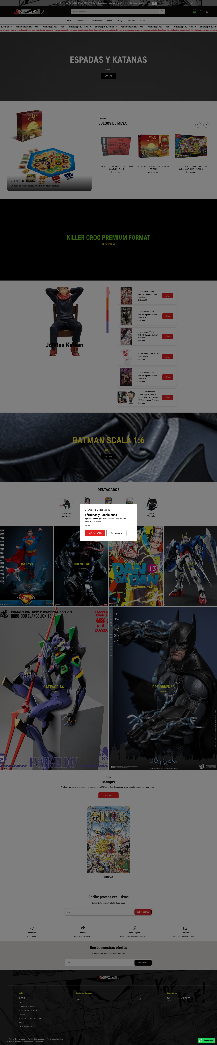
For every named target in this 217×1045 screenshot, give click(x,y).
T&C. (90, 526)
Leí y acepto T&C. (95, 533)
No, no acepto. (116, 533)
